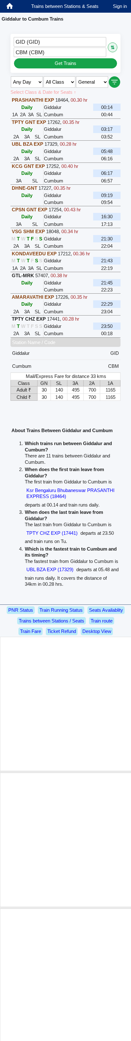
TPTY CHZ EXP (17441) (52, 533)
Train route (102, 620)
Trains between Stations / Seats (51, 620)
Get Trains (65, 63)
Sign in (120, 6)
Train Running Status (61, 610)
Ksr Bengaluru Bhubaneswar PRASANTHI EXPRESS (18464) (70, 493)
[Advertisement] (65, 704)
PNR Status (20, 610)
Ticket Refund (61, 631)
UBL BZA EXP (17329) (49, 569)
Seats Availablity (106, 610)
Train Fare (30, 631)
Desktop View (96, 631)
